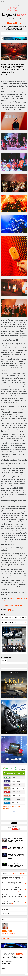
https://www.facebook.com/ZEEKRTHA (15, 605)
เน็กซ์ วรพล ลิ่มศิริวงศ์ (7, 931)
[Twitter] (4, 1)
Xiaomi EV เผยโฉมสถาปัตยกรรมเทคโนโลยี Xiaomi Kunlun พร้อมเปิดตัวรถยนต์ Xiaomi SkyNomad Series (16, 865)
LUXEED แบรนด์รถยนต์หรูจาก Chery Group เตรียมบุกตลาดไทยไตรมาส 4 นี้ (15, 848)
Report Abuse (5, 938)
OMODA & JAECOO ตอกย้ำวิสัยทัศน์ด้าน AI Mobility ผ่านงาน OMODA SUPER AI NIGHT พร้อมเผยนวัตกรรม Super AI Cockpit (16, 856)
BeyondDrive (14, 23)
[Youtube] (1, 1)
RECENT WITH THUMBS (8, 834)
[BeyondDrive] (14, 19)
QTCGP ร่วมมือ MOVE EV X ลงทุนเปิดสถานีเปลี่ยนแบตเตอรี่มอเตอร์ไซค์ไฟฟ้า (13, 648)
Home (2, 62)
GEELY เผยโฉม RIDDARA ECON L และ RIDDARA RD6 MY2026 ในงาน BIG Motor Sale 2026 (16, 840)
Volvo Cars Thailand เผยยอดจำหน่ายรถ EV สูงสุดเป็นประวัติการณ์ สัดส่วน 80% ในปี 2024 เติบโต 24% (13, 634)
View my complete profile (8, 933)
